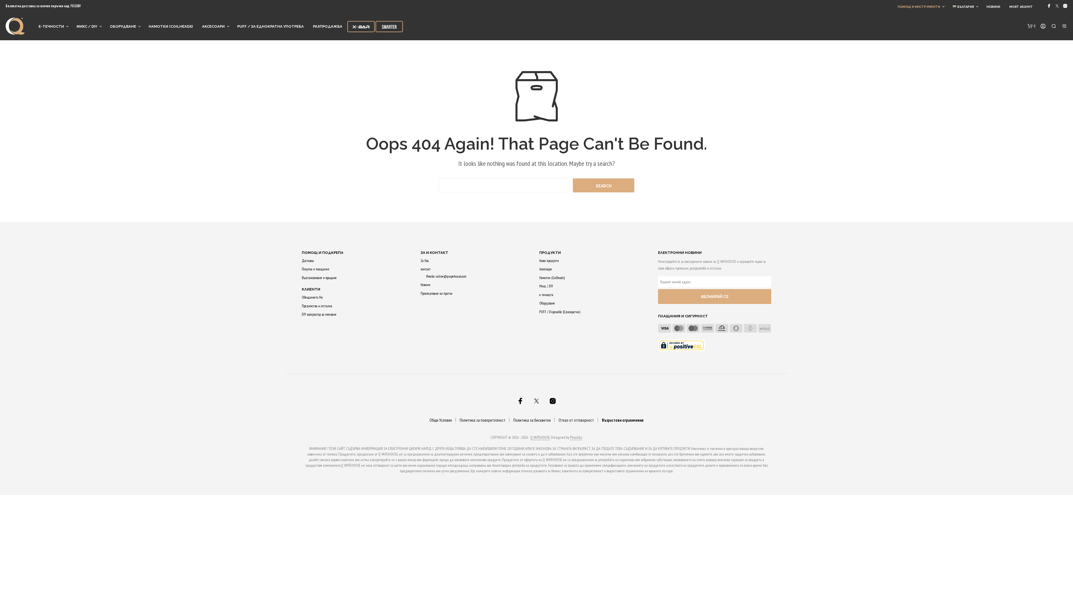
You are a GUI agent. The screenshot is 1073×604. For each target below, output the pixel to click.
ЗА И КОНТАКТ (434, 253)
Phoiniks (576, 437)
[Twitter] (1057, 6)
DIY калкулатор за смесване (319, 314)
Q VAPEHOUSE (540, 437)
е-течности (51, 26)
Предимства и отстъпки (317, 306)
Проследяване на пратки (436, 293)
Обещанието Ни (312, 297)
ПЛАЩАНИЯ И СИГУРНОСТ (683, 316)
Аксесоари (213, 26)
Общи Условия (440, 420)
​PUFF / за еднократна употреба (270, 26)
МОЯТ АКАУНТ (1021, 7)
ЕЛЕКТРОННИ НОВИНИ (680, 253)
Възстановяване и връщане (319, 277)
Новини (993, 7)
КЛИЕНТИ (311, 289)
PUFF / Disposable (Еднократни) (559, 312)
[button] (1031, 26)
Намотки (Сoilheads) (171, 26)
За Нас (425, 260)
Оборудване (123, 26)
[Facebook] (1049, 6)
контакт (426, 269)
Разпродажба (327, 26)
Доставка (308, 260)
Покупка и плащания (315, 269)
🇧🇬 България (963, 7)
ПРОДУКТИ (550, 253)
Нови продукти (549, 260)
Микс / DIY (87, 26)
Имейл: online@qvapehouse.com (446, 276)
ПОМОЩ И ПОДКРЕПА (322, 253)
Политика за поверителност (482, 420)
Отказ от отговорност (576, 420)
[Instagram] (1065, 6)
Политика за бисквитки (532, 420)
